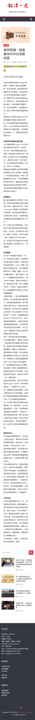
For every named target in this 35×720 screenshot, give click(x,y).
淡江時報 (4, 671)
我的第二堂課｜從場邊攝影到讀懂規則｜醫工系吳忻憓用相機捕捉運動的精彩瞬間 (24, 563)
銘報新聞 (4, 677)
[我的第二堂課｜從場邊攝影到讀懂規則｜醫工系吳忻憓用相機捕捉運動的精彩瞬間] (8, 565)
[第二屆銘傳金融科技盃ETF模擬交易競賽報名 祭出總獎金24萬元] (8, 581)
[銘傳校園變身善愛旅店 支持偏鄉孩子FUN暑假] (8, 594)
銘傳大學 (4, 675)
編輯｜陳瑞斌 (17, 62)
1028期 (25, 62)
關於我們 (4, 695)
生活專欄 (6, 45)
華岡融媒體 (5, 669)
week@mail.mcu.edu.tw (13, 653)
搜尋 (31, 552)
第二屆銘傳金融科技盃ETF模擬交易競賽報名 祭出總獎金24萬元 (24, 578)
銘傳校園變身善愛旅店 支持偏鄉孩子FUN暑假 (23, 592)
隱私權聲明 (5, 690)
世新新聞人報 (6, 666)
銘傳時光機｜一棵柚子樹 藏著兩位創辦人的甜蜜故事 (24, 605)
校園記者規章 (6, 693)
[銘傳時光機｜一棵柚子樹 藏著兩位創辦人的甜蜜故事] (8, 607)
